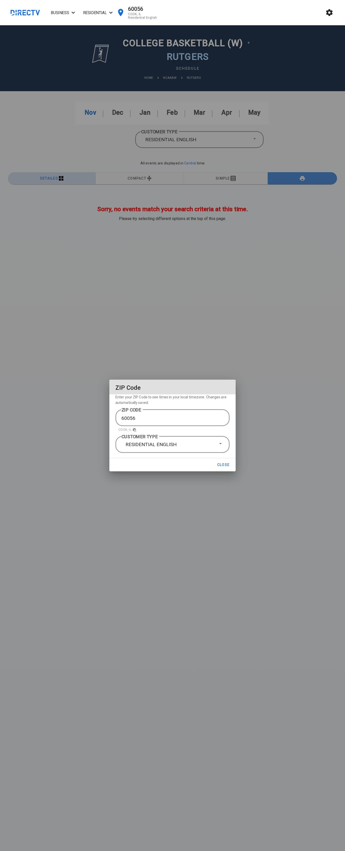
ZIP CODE (131, 410)
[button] (172, 429)
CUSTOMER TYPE (139, 437)
